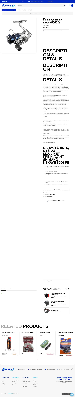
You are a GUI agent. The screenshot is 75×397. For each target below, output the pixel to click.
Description (3, 288)
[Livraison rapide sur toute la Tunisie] (23, 1)
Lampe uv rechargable (45, 332)
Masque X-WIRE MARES (55, 302)
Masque (59, 311)
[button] (66, 289)
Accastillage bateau (54, 296)
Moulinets (35, 13)
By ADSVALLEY (10, 393)
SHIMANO (47, 25)
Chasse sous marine (54, 311)
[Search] (64, 5)
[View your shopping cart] (72, 5)
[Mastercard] (65, 394)
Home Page (26, 13)
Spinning (41, 335)
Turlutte (6, 335)
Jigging (31, 13)
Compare (15, 340)
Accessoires (23, 333)
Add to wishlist (15, 338)
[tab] (3, 288)
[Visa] (63, 394)
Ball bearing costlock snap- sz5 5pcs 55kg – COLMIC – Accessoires (66, 334)
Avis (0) (9, 288)
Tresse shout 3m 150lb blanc (27, 332)
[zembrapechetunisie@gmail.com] (42, 1)
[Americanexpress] (67, 394)
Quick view (15, 342)
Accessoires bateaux (62, 296)
